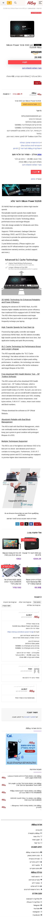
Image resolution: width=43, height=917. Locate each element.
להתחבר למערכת (30, 717)
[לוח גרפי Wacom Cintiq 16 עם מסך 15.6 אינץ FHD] (11, 539)
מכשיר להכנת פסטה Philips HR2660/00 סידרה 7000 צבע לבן (25, 791)
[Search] (15, 3)
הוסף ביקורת (6, 605)
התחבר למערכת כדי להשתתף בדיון (28, 612)
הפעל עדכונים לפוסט (30, 104)
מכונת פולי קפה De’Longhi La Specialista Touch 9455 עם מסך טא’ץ (24, 784)
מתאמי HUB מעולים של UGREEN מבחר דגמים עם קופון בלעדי (12, 582)
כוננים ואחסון (31, 8)
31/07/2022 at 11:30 (26, 671)
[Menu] (40, 3)
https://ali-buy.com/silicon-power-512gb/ (20, 632)
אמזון (39, 154)
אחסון (33, 179)
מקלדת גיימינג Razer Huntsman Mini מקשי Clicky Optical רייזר (33, 582)
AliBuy (34, 93)
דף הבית (39, 8)
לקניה (24, 62)
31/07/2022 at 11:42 (21, 691)
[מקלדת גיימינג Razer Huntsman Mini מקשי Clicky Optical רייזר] (31, 565)
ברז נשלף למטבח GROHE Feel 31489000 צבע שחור (25, 799)
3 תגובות (6, 94)
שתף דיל (9, 2)
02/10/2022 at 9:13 (26, 617)
